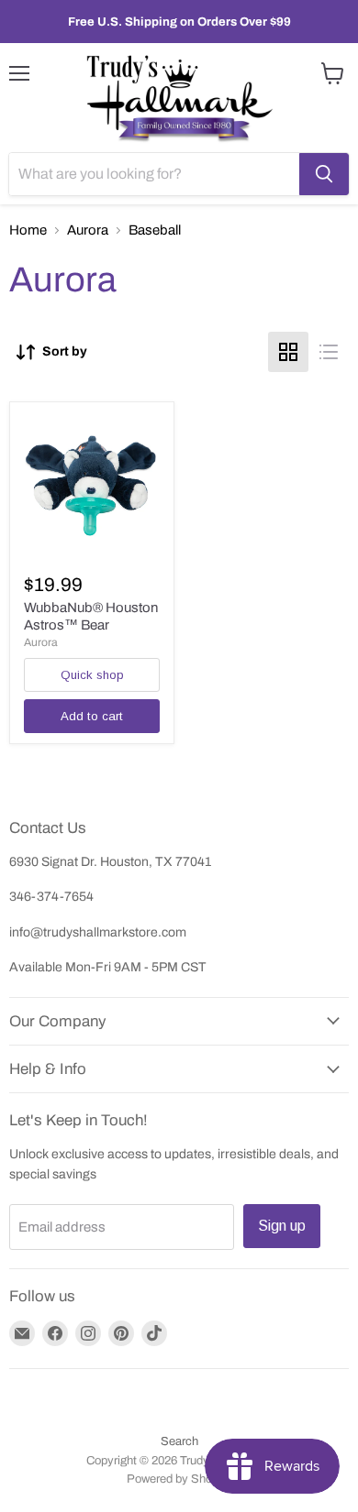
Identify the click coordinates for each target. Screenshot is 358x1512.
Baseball (155, 230)
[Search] (324, 174)
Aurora (87, 230)
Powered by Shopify (179, 1479)
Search (179, 1441)
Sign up (282, 1225)
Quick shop (92, 675)
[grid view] (288, 352)
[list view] (328, 352)
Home (28, 230)
